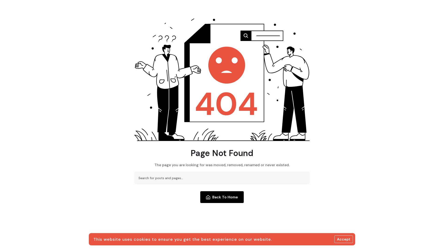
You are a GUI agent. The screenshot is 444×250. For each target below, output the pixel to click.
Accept (343, 239)
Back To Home (225, 197)
